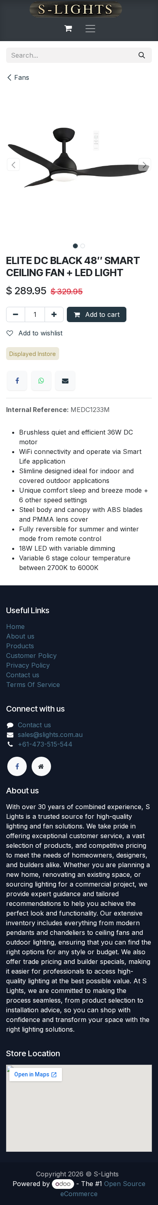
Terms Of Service (33, 685)
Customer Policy (31, 655)
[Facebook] (17, 380)
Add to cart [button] (101, 314)
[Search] (142, 55)
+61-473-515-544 (45, 744)
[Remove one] (15, 314)
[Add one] (54, 314)
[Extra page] (41, 766)
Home (15, 626)
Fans (21, 77)
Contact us (22, 675)
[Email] (65, 380)
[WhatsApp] (41, 380)
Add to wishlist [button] (39, 333)
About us (20, 636)
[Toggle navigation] (90, 28)
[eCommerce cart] (68, 28)
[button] (13, 164)
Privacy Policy (28, 665)
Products (20, 646)
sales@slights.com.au (50, 734)
